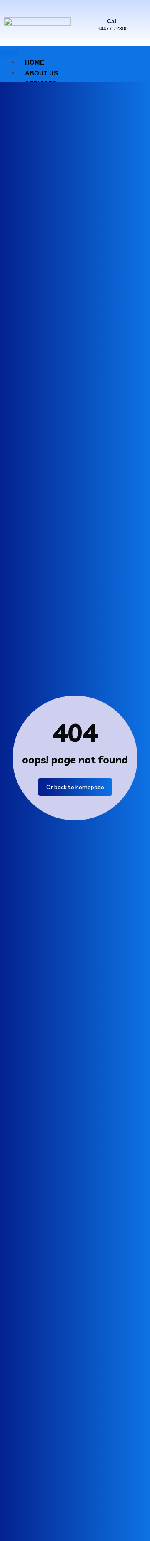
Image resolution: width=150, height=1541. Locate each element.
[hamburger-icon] (9, 53)
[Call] (112, 8)
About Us (41, 73)
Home (34, 62)
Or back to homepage (75, 787)
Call (112, 21)
